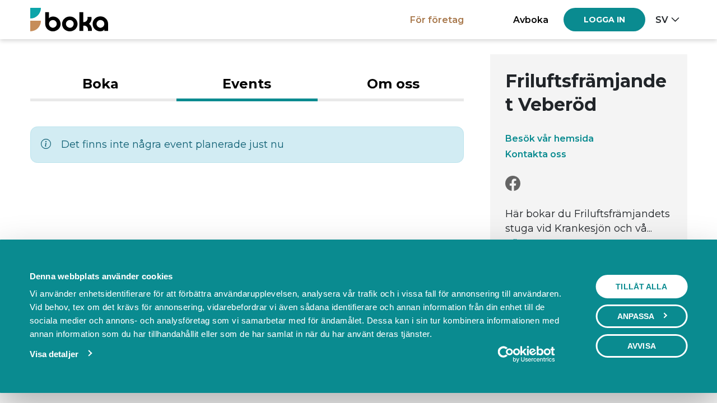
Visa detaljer (54, 354)
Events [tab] (246, 84)
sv (661, 19)
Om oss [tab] (393, 84)
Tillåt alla (641, 286)
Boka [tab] (100, 84)
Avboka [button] (530, 19)
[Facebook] (512, 184)
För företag (437, 19)
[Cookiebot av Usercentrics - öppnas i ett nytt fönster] (526, 354)
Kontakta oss (535, 154)
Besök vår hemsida (549, 138)
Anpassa (636, 316)
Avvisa (641, 345)
